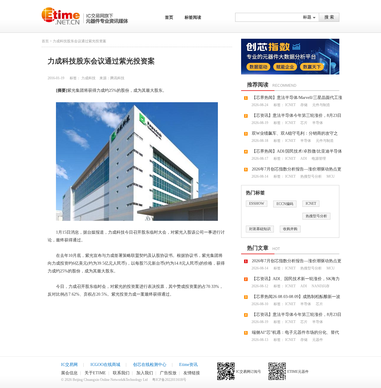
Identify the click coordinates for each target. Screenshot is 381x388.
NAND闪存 (320, 286)
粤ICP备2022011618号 (169, 380)
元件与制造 (320, 105)
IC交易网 (69, 364)
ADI (303, 158)
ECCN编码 (285, 204)
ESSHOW (256, 203)
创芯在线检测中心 (149, 364)
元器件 (317, 340)
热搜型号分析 (310, 176)
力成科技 (88, 78)
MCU (330, 176)
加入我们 (144, 373)
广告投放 (168, 373)
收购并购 (290, 229)
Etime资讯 (188, 364)
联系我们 (121, 373)
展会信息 (69, 373)
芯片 (303, 123)
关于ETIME (95, 373)
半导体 (317, 123)
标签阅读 (193, 17)
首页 (169, 17)
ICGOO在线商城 (105, 364)
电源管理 (318, 158)
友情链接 (191, 373)
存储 (303, 105)
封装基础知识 (260, 229)
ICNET (290, 105)
